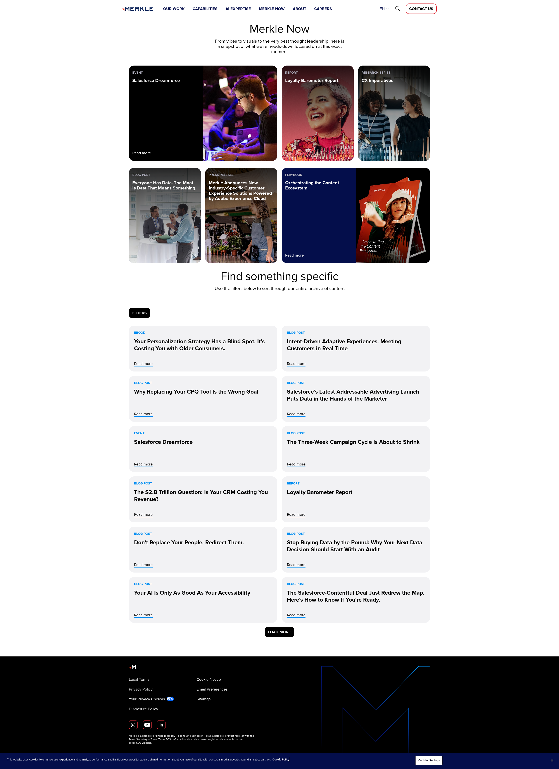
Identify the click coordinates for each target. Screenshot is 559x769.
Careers (323, 8)
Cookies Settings (429, 760)
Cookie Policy (281, 759)
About (299, 8)
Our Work (174, 8)
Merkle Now (272, 8)
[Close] (552, 760)
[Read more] (203, 348)
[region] (279, 761)
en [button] (382, 9)
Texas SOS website (140, 743)
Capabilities (205, 8)
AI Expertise (238, 8)
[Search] (397, 8)
